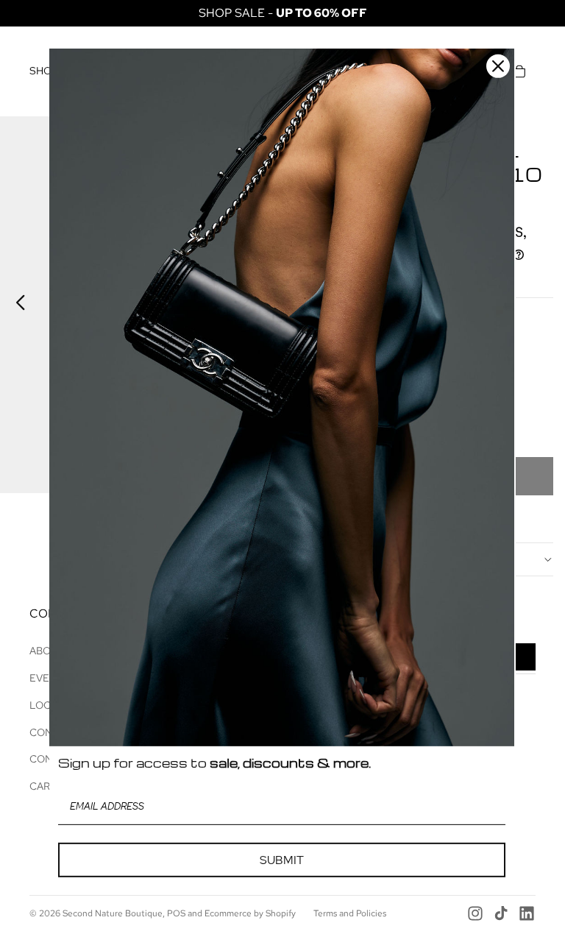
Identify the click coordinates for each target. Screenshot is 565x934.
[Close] (498, 65)
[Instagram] (475, 913)
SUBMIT (282, 859)
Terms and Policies (349, 913)
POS (176, 913)
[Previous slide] (16, 305)
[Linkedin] (527, 913)
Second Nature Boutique (113, 913)
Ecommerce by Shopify (250, 913)
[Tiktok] (501, 913)
